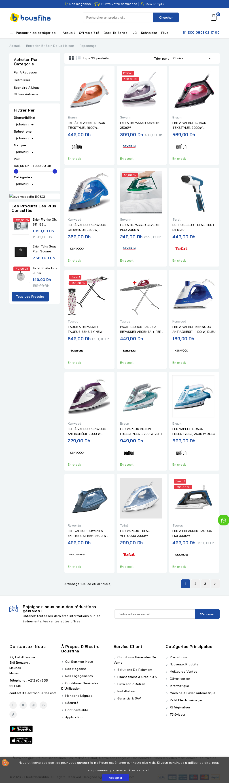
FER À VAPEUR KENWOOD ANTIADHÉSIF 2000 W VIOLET (87, 431)
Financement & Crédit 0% (137, 677)
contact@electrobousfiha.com (32, 693)
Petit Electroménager (185, 700)
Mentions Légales (78, 696)
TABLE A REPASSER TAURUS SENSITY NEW (85, 329)
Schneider (149, 33)
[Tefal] (181, 248)
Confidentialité (76, 710)
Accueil (69, 33)
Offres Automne (26, 94)
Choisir (192, 58)
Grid (71, 58)
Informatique (179, 686)
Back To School (116, 33)
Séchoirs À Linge (27, 88)
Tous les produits (30, 297)
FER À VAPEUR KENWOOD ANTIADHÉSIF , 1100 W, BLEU (194, 329)
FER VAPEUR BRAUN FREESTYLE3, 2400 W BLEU (193, 431)
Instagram (33, 705)
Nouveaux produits (183, 664)
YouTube (23, 705)
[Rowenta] (77, 554)
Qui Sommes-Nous (78, 662)
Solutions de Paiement (135, 670)
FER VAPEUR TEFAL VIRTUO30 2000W (135, 533)
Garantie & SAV (129, 698)
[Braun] (77, 146)
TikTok (13, 714)
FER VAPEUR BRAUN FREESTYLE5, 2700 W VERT (141, 431)
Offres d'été (89, 33)
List (78, 58)
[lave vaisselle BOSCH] (34, 196)
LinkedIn (43, 705)
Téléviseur (177, 714)
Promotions (178, 657)
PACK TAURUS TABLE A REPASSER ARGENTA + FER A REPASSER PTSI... (140, 329)
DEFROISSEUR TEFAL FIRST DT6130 (193, 227)
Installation (126, 691)
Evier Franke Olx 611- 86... (45, 221)
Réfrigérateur (179, 707)
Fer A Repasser (25, 72)
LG (135, 33)
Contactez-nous (27, 646)
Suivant (215, 584)
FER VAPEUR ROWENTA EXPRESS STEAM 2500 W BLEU (87, 533)
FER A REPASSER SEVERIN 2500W (140, 125)
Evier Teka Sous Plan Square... (45, 248)
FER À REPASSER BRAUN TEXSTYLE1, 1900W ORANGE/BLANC (86, 125)
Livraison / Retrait (131, 684)
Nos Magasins (75, 669)
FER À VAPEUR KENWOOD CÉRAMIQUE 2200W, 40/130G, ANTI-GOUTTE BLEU (87, 227)
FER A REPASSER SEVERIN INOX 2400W (140, 227)
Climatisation (179, 679)
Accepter (115, 778)
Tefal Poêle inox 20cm (45, 270)
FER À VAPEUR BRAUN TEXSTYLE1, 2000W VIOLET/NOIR (189, 125)
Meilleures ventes (183, 671)
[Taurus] (77, 350)
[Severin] (129, 146)
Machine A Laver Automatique (192, 693)
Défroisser (22, 80)
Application (73, 717)
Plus (164, 33)
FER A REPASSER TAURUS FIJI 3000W (192, 533)
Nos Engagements (78, 676)
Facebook (13, 705)
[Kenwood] (77, 248)
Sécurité (71, 703)
